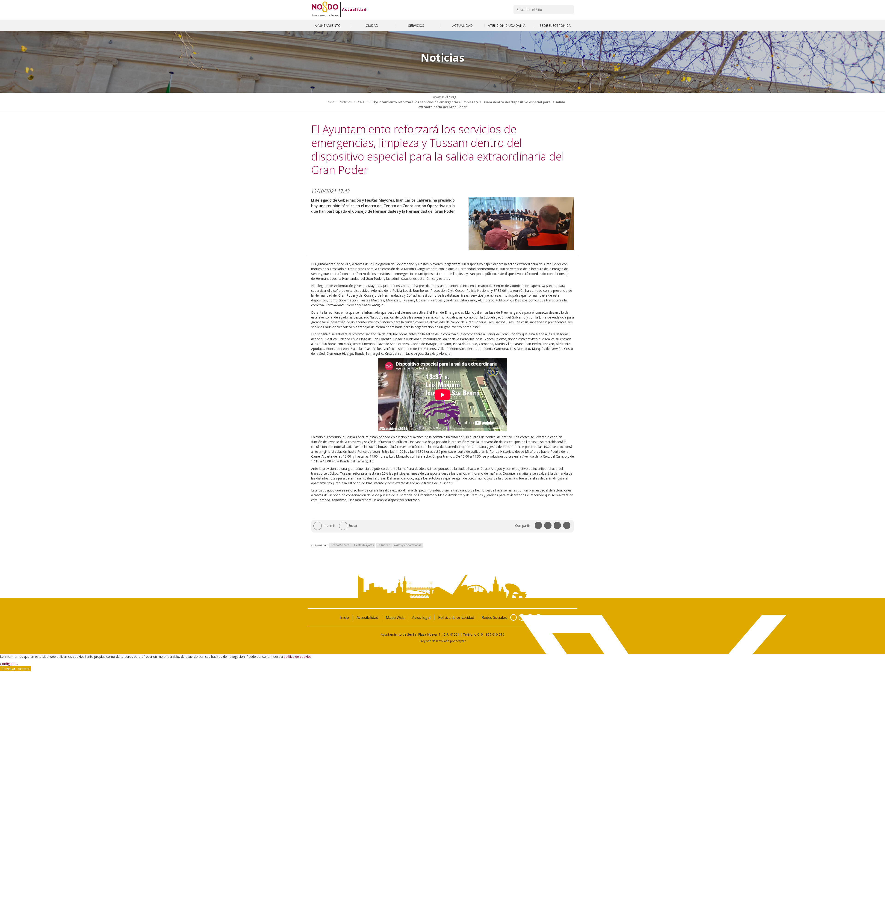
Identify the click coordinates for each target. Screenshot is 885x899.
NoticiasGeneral (340, 545)
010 (480, 634)
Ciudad (372, 25)
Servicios (416, 25)
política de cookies (297, 656)
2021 (360, 102)
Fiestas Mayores (364, 545)
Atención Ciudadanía (507, 25)
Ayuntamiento (328, 25)
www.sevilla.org (444, 97)
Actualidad (354, 9)
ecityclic (461, 641)
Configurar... (9, 663)
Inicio (330, 102)
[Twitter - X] (522, 617)
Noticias (346, 102)
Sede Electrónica (555, 25)
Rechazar (8, 669)
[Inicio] (325, 9)
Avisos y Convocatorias (407, 545)
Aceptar (24, 669)
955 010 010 (495, 634)
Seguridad (384, 545)
